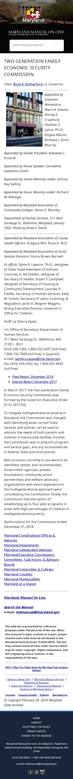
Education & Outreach (49, 685)
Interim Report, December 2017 (34, 382)
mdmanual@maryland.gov (38, 612)
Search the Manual (18, 607)
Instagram (42, 772)
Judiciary (44, 695)
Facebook (30, 772)
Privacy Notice (36, 731)
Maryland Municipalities (22, 579)
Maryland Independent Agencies (28, 550)
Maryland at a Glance (20, 584)
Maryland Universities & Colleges (29, 570)
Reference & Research (37, 682)
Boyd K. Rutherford (28, 84)
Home (36, 718)
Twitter (36, 772)
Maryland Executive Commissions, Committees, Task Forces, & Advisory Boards (31, 560)
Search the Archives (22, 685)
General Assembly (27, 695)
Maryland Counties (18, 575)
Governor (10, 695)
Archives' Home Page (18, 679)
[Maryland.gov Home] (36, 17)
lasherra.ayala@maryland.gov (37, 359)
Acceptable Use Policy (36, 726)
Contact (36, 722)
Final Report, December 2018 (32, 376)
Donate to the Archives (36, 735)
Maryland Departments (21, 545)
